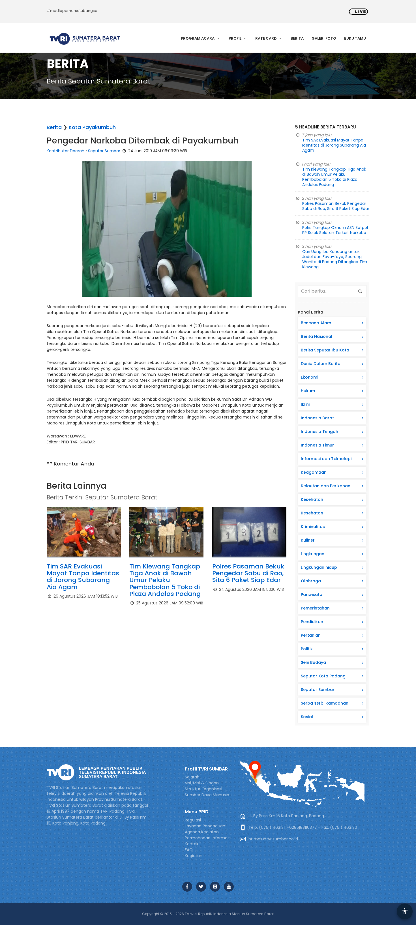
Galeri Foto (324, 38)
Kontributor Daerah (65, 151)
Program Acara (198, 38)
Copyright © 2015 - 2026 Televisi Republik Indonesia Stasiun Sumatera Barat (208, 913)
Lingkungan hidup (319, 567)
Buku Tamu (355, 38)
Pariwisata (311, 594)
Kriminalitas (313, 526)
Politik (307, 649)
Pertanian (311, 635)
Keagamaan (314, 472)
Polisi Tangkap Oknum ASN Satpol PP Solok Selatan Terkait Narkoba (335, 230)
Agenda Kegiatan (202, 832)
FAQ (189, 850)
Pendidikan (312, 621)
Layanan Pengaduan (205, 826)
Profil (235, 38)
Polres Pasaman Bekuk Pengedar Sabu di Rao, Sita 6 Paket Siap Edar (248, 573)
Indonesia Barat (317, 418)
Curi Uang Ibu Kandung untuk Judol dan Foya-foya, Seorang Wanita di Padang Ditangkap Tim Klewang (334, 259)
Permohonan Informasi (207, 838)
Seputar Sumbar (104, 151)
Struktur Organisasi (203, 789)
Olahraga (311, 581)
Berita (297, 38)
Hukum (308, 391)
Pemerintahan (315, 608)
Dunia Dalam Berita (320, 363)
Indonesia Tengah (319, 431)
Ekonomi (309, 377)
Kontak (191, 844)
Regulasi (193, 820)
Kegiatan (193, 856)
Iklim (305, 404)
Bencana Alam (316, 323)
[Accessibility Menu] (405, 911)
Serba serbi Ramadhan (324, 703)
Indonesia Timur (317, 445)
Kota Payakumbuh (92, 127)
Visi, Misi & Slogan (202, 783)
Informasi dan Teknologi (326, 459)
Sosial (307, 717)
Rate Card (266, 38)
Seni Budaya (313, 662)
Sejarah (192, 777)
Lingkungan (312, 554)
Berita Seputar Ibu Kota (325, 350)
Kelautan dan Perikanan (325, 486)
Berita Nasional (316, 336)
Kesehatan (312, 499)
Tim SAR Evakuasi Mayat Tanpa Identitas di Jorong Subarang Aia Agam (83, 576)
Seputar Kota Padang (323, 676)
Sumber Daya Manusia (207, 795)
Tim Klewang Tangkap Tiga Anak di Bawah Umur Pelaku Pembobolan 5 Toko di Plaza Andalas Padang (165, 580)
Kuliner (308, 540)
